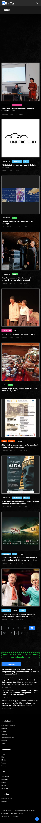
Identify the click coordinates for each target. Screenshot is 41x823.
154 (18, 628)
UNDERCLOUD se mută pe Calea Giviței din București (18, 166)
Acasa (3, 810)
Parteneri (14, 813)
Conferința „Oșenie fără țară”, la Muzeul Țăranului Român (17, 110)
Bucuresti (6, 105)
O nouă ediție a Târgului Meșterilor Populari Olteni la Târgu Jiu (19, 389)
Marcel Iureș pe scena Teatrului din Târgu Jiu (19, 334)
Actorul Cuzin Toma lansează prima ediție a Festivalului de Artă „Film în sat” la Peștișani (19, 559)
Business (4, 802)
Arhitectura (5, 776)
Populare (11, 664)
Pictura (11, 441)
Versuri (3, 766)
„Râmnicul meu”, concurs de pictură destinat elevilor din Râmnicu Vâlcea (19, 446)
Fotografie (4, 779)
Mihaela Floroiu (8, 677)
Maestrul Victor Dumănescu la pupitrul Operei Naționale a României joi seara (20, 502)
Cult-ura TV (17, 105)
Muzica (26, 497)
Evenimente (16, 161)
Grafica (3, 782)
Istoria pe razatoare (7, 738)
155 (25, 628)
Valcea (20, 441)
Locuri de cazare (6, 799)
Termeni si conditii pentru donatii (24, 810)
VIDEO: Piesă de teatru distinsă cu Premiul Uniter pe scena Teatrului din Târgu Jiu (18, 615)
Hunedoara (6, 274)
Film (14, 554)
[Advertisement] (20, 35)
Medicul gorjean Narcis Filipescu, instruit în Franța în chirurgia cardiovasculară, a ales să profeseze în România (20, 671)
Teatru (26, 161)
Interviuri (4, 735)
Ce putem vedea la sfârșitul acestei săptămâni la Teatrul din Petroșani (16, 279)
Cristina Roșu (8, 687)
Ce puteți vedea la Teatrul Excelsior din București (17, 222)
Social (3, 744)
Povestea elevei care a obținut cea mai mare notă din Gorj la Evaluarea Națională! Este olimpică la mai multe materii (19, 692)
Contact (21, 813)
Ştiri (14, 218)
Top (30, 664)
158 (11, 633)
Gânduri (3, 732)
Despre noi (6, 813)
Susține (10, 810)
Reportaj (4, 741)
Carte (3, 754)
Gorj (15, 330)
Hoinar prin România (8, 726)
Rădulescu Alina (8, 708)
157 (4, 633)
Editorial (4, 729)
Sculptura (4, 788)
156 (31, 628)
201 (22, 633)
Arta (4, 441)
